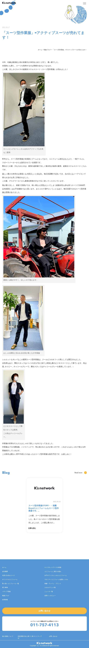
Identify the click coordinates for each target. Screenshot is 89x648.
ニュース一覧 (48, 591)
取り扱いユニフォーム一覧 (10, 583)
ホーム (4, 567)
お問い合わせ (44, 611)
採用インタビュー (50, 595)
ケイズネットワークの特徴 (52, 567)
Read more (78, 472)
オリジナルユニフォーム (9, 579)
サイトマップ (37, 636)
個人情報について (7, 636)
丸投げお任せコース (8, 575)
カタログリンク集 (50, 587)
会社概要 (5, 571)
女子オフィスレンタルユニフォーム (55, 575)
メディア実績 (6, 591)
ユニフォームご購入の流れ (52, 571)
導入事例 (5, 587)
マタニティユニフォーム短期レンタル (56, 579)
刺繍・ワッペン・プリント (52, 583)
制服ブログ (5, 595)
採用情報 (5, 599)
